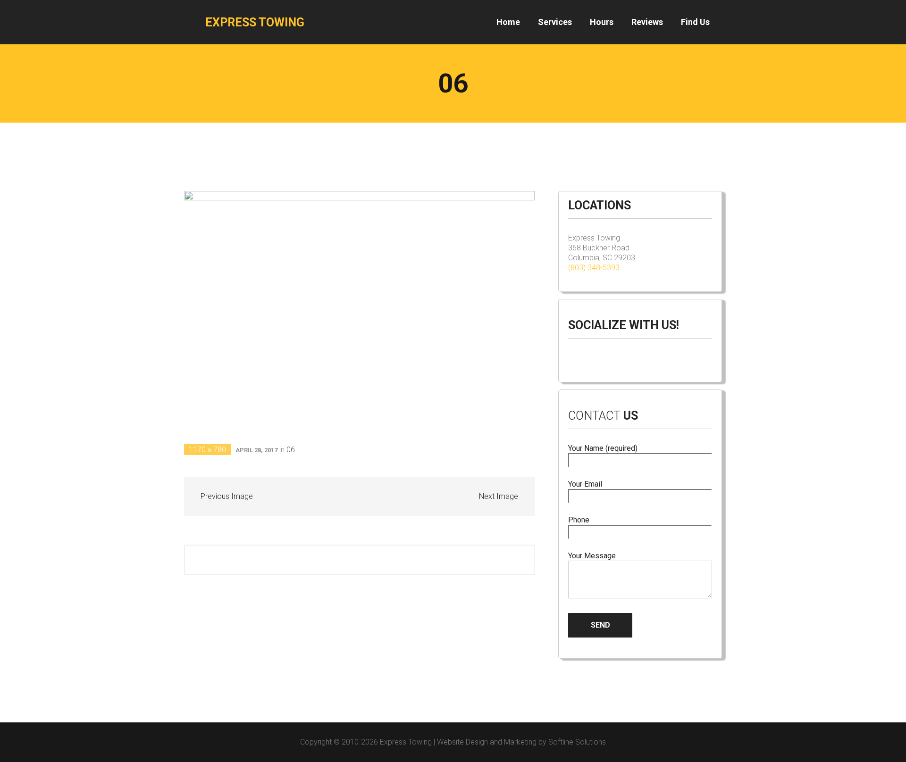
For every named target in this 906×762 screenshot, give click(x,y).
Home (508, 22)
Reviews (647, 22)
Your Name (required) (603, 448)
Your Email (585, 484)
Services (555, 22)
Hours (601, 22)
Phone (578, 519)
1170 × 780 (207, 449)
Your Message (592, 555)
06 (290, 449)
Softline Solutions (577, 741)
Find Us (695, 22)
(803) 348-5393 (594, 267)
